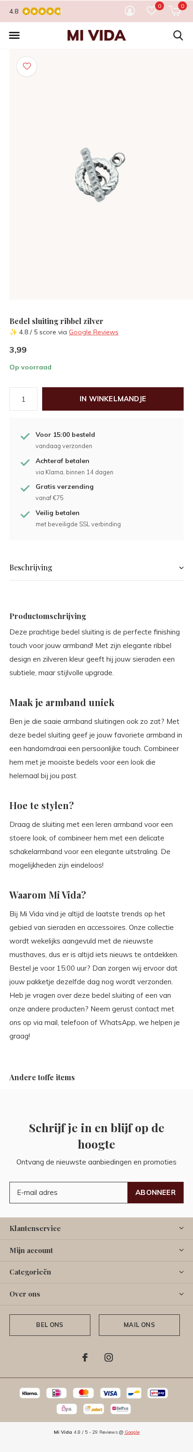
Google (132, 1432)
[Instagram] (108, 1357)
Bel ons (49, 1324)
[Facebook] (85, 1357)
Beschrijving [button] (30, 567)
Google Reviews (94, 332)
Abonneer (155, 1192)
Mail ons (139, 1324)
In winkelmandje (113, 398)
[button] (14, 35)
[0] (174, 11)
